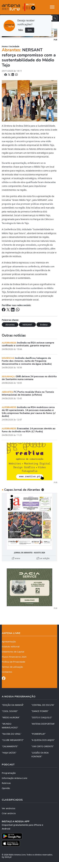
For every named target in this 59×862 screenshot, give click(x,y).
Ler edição (44, 558)
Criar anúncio (9, 813)
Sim (30, 30)
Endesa (44, 324)
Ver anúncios (8, 808)
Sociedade (14, 46)
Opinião (6, 788)
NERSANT (27, 324)
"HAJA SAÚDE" (9, 752)
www (17, 558)
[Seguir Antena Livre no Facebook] (3, 678)
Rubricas (6, 783)
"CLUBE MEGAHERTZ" (13, 740)
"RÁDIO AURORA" (11, 717)
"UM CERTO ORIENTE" (42, 746)
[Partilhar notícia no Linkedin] (13, 74)
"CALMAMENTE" (10, 746)
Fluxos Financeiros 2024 (14, 656)
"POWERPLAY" (38, 733)
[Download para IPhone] (29, 843)
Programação (9, 773)
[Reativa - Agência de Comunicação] (29, 461)
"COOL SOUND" (10, 711)
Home (5, 46)
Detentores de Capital (13, 651)
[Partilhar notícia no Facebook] (5, 74)
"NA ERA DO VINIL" (11, 733)
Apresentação (9, 641)
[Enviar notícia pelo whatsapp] (16, 74)
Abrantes (10, 324)
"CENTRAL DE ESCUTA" (42, 705)
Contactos (7, 671)
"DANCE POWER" (40, 711)
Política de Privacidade (13, 661)
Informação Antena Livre (14, 778)
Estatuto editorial (11, 646)
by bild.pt (6, 857)
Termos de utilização (12, 666)
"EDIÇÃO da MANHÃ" (13, 705)
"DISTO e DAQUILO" (41, 717)
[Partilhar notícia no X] (9, 74)
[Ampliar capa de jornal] (29, 521)
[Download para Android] (28, 836)
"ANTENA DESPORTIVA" (43, 723)
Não (20, 30)
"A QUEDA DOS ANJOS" (43, 740)
